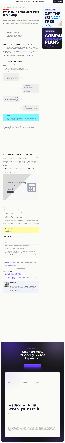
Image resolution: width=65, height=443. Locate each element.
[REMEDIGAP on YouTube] (51, 421)
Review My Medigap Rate (39, 388)
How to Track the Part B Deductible (12, 278)
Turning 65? (25, 390)
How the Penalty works (12, 33)
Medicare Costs (6, 9)
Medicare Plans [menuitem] (27, 1)
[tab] (21, 240)
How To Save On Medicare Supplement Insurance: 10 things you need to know (21, 277)
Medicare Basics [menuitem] (19, 1)
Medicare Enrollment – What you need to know (23, 256)
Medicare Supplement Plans (13, 386)
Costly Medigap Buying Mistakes (11, 275)
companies (26, 56)
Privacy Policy (10, 423)
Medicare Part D (28, 55)
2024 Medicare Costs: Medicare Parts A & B (13, 273)
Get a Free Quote (38, 384)
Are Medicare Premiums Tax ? (13, 274)
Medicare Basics (11, 384)
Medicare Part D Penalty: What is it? (14, 32)
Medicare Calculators (27, 388)
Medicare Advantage (12, 388)
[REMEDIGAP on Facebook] (54, 421)
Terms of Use (16, 423)
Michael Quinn (6, 17)
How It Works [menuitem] (34, 1)
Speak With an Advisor (39, 386)
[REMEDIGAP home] (5, 1)
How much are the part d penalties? (14, 35)
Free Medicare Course (27, 384)
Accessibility (21, 423)
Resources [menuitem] (41, 1)
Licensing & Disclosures (27, 423)
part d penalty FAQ (11, 37)
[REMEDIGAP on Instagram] (56, 421)
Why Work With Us (26, 386)
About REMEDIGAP (38, 390)
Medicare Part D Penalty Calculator (14, 36)
